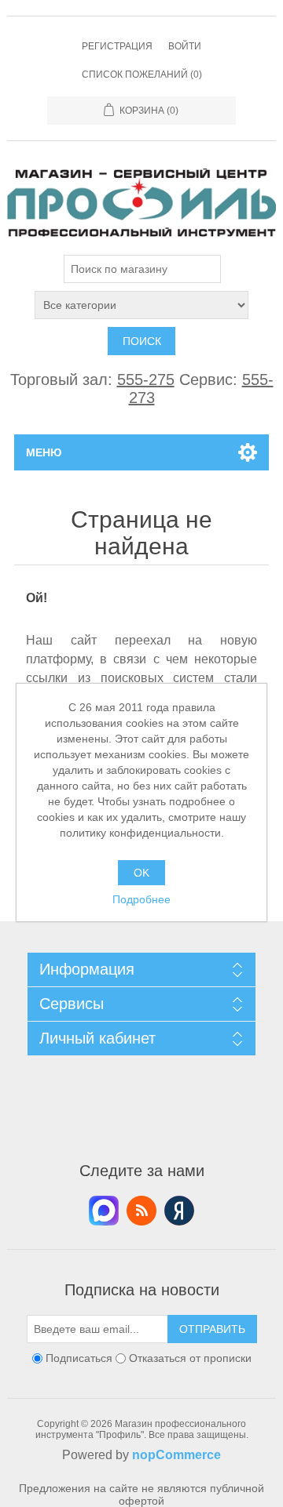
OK (141, 872)
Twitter (104, 1211)
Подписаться (79, 1358)
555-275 (146, 379)
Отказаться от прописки (190, 1358)
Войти (184, 46)
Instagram (179, 1211)
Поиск (142, 341)
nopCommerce (176, 1455)
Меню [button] (43, 452)
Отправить (212, 1329)
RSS (141, 1211)
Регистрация (117, 46)
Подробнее (141, 899)
